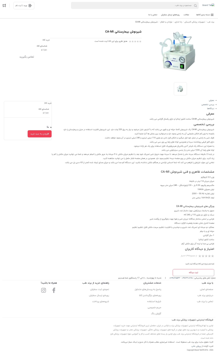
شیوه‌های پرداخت (100, 301)
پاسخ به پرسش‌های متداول (148, 289)
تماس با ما (152, 15)
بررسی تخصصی (207, 104)
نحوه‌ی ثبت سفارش (99, 289)
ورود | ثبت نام (21, 5)
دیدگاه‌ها (210, 108)
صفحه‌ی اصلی (206, 289)
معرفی (211, 100)
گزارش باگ (156, 313)
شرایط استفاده (154, 301)
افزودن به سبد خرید (39, 133)
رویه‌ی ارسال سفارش (99, 295)
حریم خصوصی (154, 307)
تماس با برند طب (205, 301)
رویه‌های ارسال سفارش (170, 15)
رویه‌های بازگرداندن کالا (150, 295)
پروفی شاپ (196, 346)
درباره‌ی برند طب (205, 295)
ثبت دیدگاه (193, 272)
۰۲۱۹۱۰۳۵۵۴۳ (174, 278)
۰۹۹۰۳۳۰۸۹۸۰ (187, 278)
